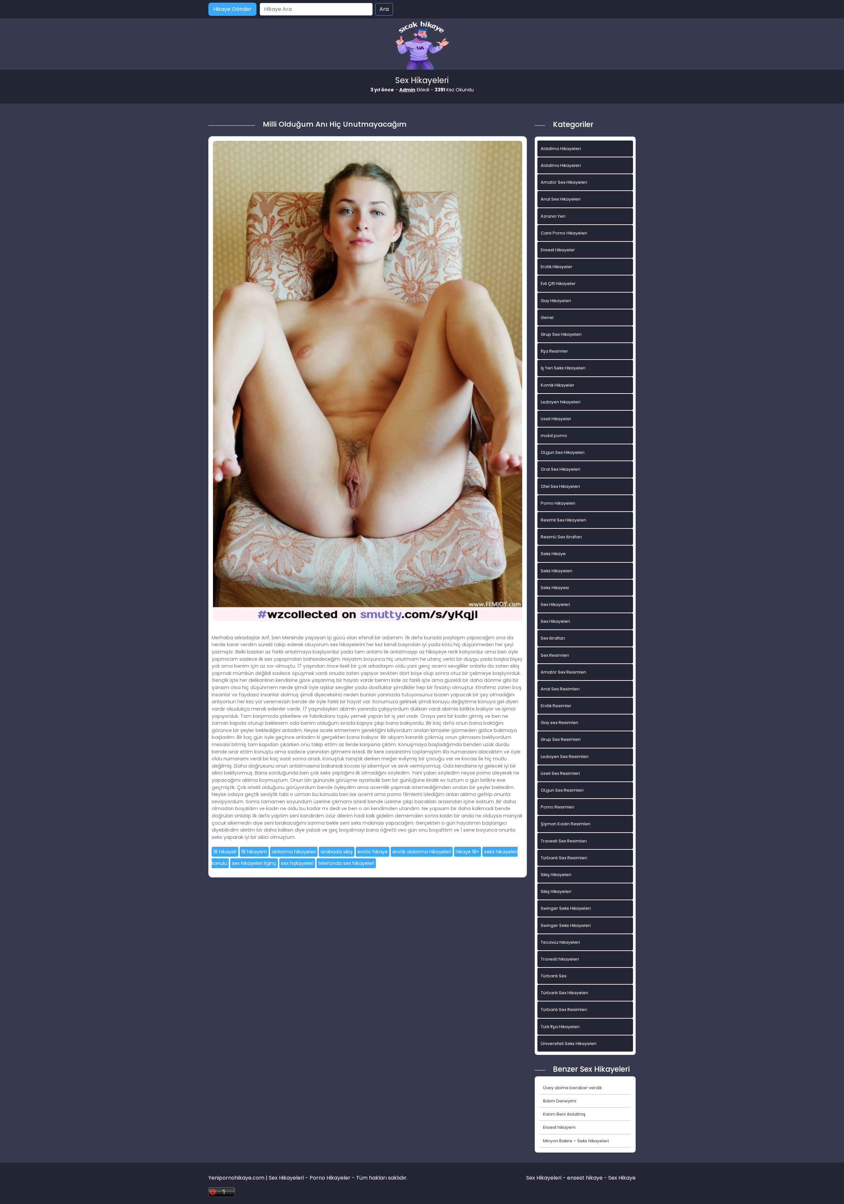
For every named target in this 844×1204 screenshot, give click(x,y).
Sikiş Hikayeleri (556, 874)
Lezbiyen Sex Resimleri (564, 756)
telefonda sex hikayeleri (346, 863)
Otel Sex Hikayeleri (560, 486)
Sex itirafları (553, 638)
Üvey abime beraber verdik (572, 1088)
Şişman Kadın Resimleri (565, 824)
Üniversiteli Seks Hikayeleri (568, 1043)
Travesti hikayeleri (560, 959)
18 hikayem (254, 851)
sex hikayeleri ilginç (254, 863)
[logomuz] (422, 46)
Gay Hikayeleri (556, 300)
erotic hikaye (372, 851)
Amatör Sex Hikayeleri (564, 182)
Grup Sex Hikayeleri (561, 334)
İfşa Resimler (554, 351)
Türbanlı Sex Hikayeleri (564, 993)
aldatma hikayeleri (294, 851)
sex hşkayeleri (297, 863)
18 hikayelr (225, 851)
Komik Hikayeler (557, 385)
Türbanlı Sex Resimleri (564, 858)
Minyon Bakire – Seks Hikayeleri (576, 1141)
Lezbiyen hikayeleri (561, 402)
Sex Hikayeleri (555, 604)
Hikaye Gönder (232, 9)
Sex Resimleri (555, 655)
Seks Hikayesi (555, 587)
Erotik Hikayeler (556, 266)
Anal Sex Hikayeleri (561, 199)
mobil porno (554, 435)
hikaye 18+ (467, 851)
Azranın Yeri (553, 216)
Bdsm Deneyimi (559, 1101)
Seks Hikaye (553, 553)
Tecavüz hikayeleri (560, 942)
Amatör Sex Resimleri (563, 672)
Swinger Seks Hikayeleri (566, 908)
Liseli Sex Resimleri (560, 773)
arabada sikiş (336, 851)
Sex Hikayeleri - (546, 1178)
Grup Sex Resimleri (561, 739)
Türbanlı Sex (553, 976)
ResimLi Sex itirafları (561, 537)
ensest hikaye (585, 1178)
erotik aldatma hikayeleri (421, 851)
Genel (547, 317)
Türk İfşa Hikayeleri (560, 1027)
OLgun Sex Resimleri (562, 790)
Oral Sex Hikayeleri (560, 469)
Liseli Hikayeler (556, 419)
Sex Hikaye (622, 1178)
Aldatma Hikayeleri (561, 148)
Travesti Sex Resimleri (564, 841)
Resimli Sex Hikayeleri (563, 520)
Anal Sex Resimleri (560, 689)
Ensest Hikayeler (558, 250)
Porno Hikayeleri (558, 503)
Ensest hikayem (559, 1127)
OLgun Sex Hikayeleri (563, 452)
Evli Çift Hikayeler (558, 283)
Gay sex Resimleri (559, 722)
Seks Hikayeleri (556, 571)
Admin (407, 89)
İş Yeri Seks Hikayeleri (563, 368)
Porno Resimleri (557, 807)
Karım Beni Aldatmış (564, 1114)
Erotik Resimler (556, 706)
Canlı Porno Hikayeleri (564, 233)
